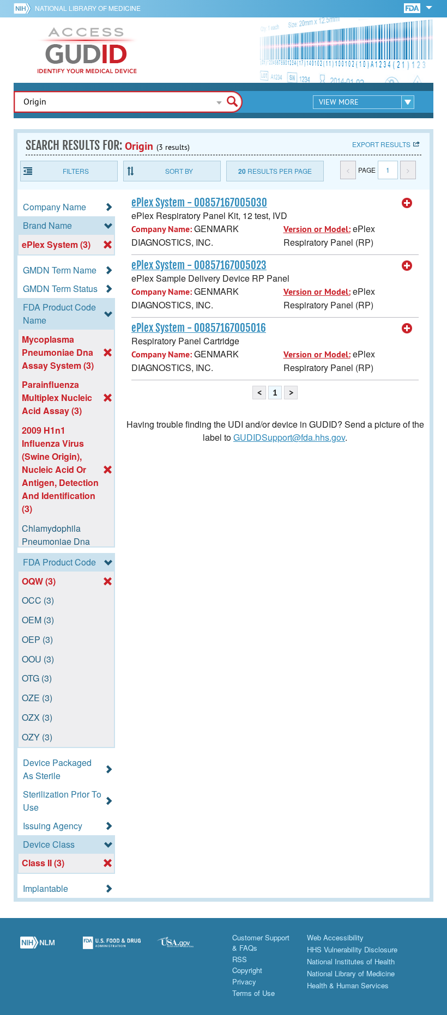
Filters (76, 170)
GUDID (87, 50)
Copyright (247, 970)
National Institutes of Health (351, 961)
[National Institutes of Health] (24, 8)
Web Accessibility (335, 937)
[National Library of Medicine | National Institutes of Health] (37, 949)
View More (339, 102)
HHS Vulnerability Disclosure (352, 949)
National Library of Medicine (88, 8)
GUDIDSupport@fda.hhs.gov (289, 437)
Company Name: (161, 229)
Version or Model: (317, 229)
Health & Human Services (348, 985)
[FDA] (413, 7)
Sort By (179, 170)
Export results (381, 144)
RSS (239, 959)
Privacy (244, 981)
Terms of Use (253, 993)
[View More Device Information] (407, 203)
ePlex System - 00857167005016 (198, 328)
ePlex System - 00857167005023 (199, 265)
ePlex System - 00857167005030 (199, 202)
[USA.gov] (186, 949)
